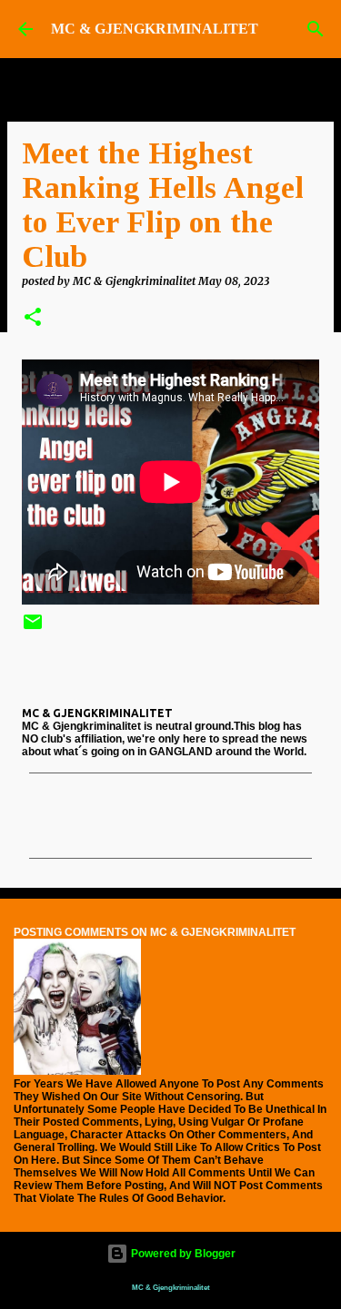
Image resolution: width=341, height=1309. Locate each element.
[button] (33, 318)
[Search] (315, 29)
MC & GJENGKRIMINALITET (154, 28)
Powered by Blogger (182, 1253)
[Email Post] (33, 629)
